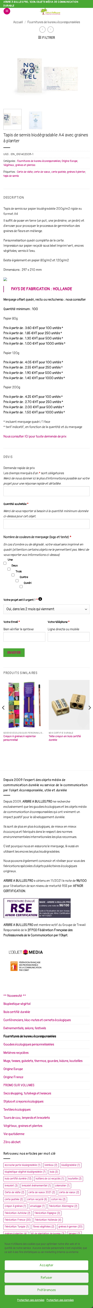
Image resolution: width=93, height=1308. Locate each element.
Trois (19, 571)
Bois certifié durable (16, 1012)
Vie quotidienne (13, 1134)
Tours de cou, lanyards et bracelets (26, 1118)
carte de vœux (42, 172)
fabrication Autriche (17, 1213)
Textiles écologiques (16, 1110)
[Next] (82, 75)
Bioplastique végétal (16, 1004)
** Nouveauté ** (14, 996)
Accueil (18, 22)
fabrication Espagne (47, 1213)
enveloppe (37, 1206)
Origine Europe (69, 161)
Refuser (46, 1278)
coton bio (58, 1199)
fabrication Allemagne (63, 1206)
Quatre (24, 577)
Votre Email (11, 622)
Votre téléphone (59, 622)
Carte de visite (25, 172)
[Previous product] (50, 29)
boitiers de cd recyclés (50, 1178)
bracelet (11, 1185)
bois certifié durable (18, 1178)
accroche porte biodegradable (23, 1165)
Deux (15, 565)
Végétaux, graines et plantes (19, 165)
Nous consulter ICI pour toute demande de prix (34, 436)
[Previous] (11, 75)
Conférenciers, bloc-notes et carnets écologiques (37, 1020)
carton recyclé (37, 1199)
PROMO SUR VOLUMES (18, 1085)
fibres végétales (43, 1226)
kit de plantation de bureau (48, 1233)
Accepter (46, 1265)
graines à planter (76, 172)
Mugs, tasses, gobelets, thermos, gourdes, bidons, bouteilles (42, 1061)
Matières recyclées (15, 1053)
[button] (7, 11)
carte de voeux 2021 (41, 1192)
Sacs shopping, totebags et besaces (27, 1093)
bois (54, 1172)
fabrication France (18, 1220)
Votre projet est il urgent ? (22, 599)
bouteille (75, 1178)
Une (10, 560)
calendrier (62, 1185)
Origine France (13, 1077)
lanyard (74, 1233)
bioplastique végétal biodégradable (25, 1172)
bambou (51, 1165)
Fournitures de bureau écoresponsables (53, 22)
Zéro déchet (12, 1142)
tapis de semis (11, 176)
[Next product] (42, 29)
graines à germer (70, 1226)
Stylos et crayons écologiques (23, 1101)
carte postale (58, 172)
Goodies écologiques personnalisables (28, 1044)
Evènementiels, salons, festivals (24, 1028)
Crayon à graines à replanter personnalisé (19, 738)
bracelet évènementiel (36, 1185)
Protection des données (30, 1300)
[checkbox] (4, 563)
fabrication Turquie (17, 1226)
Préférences (46, 1290)
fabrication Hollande (48, 1220)
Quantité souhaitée (15, 504)
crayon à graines (15, 1206)
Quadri (27, 583)
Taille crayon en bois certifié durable (65, 738)
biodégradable (70, 1165)
